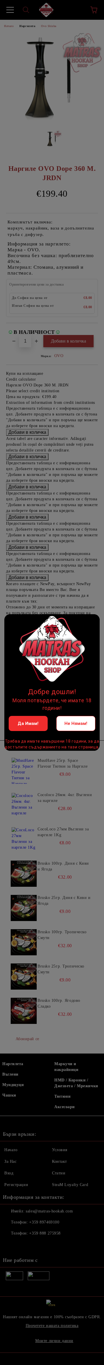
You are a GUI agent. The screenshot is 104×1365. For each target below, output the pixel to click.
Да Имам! (28, 723)
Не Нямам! (75, 723)
